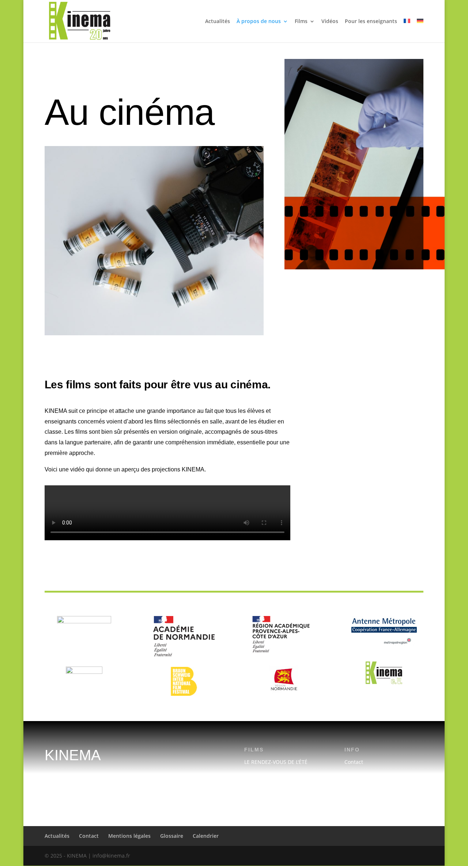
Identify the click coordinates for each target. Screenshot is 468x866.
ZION (250, 790)
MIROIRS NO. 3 (262, 776)
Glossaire (171, 835)
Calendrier (357, 804)
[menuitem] (407, 30)
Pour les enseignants (371, 22)
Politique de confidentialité (377, 790)
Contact (353, 761)
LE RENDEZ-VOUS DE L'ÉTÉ (275, 761)
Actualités (217, 22)
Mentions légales (365, 776)
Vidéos (329, 22)
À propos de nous (259, 22)
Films (301, 22)
